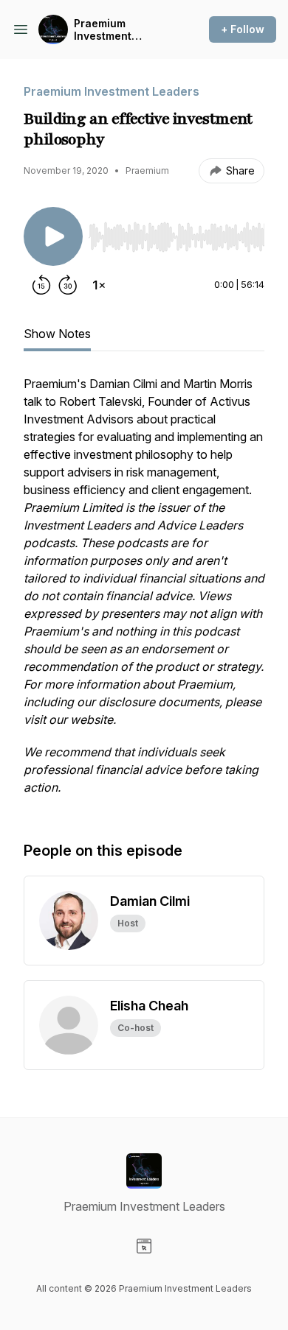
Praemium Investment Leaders (102, 30)
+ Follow (242, 29)
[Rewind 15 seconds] (41, 285)
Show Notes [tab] (57, 333)
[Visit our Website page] (144, 1246)
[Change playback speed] (99, 285)
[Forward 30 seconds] (68, 285)
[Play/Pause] (53, 236)
